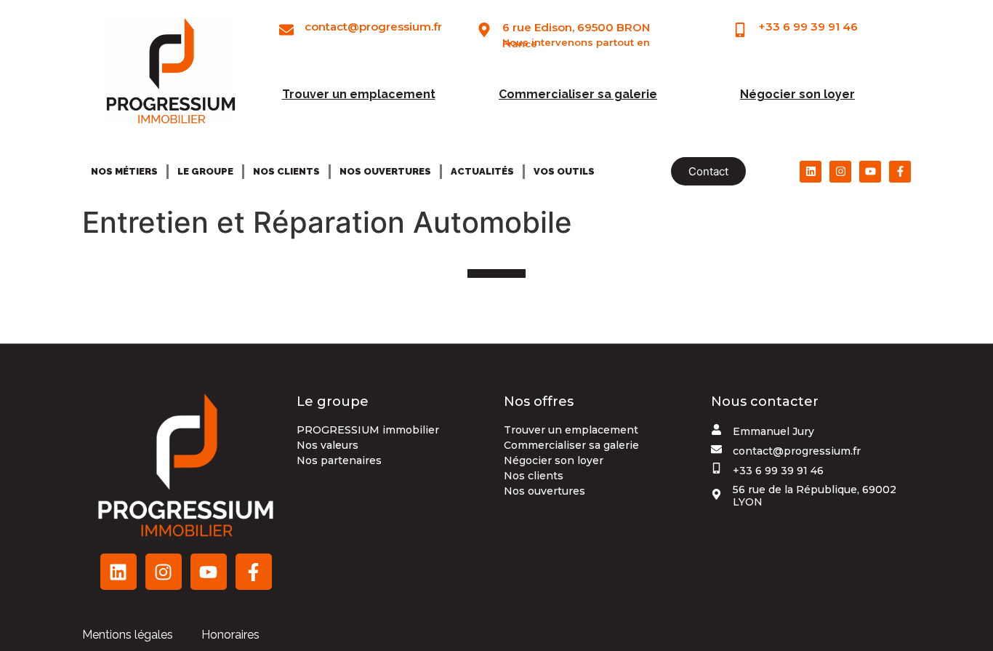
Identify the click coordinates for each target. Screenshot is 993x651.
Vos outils (564, 171)
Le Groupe (205, 171)
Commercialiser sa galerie (578, 94)
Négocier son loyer (797, 94)
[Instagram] (840, 172)
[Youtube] (870, 172)
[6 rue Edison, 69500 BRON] (484, 30)
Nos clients (286, 171)
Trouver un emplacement (358, 94)
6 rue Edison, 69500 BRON (576, 27)
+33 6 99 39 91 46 (808, 26)
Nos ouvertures (385, 171)
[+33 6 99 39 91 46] (740, 30)
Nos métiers (124, 171)
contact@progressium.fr (373, 26)
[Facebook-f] (900, 172)
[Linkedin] (810, 172)
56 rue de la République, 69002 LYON (814, 495)
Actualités (482, 171)
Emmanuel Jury (773, 431)
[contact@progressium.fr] (286, 30)
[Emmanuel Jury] (716, 429)
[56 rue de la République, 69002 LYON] (716, 494)
